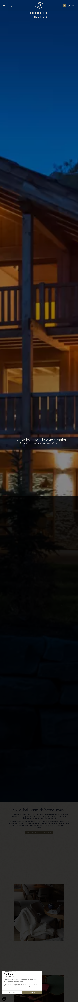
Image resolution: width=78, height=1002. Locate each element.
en (73, 5)
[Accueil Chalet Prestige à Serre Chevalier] (39, 9)
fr (69, 5)
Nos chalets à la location (39, 832)
